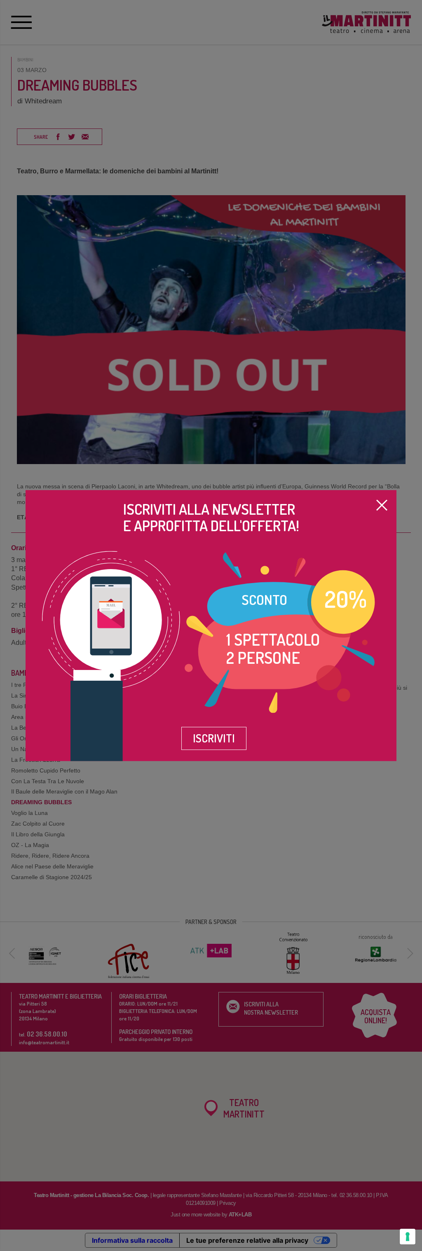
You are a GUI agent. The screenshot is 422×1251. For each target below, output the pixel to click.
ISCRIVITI (214, 738)
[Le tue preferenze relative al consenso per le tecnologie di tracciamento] (407, 1236)
